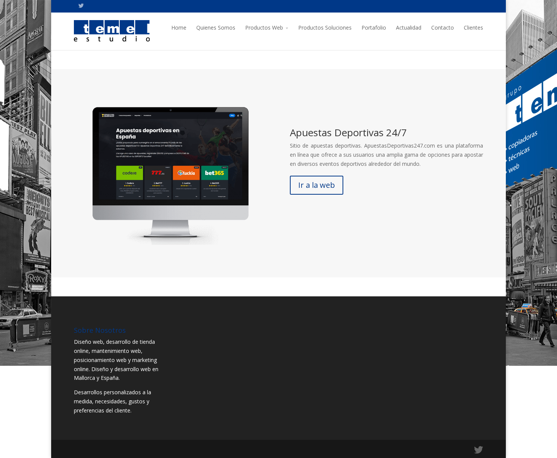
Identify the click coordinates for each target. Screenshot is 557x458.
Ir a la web (316, 185)
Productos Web (264, 27)
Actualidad (408, 27)
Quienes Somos (215, 27)
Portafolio (373, 27)
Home (178, 27)
